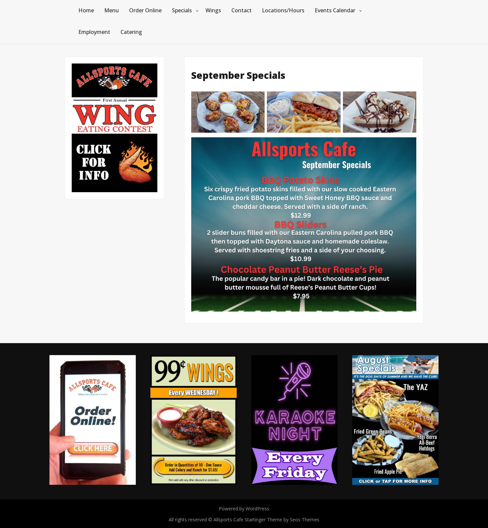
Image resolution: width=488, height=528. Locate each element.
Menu (111, 10)
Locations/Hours (283, 10)
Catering (131, 32)
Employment (94, 32)
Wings (213, 10)
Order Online (145, 10)
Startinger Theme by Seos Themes (282, 519)
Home (86, 10)
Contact (241, 10)
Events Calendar (335, 10)
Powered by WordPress (244, 508)
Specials (182, 10)
